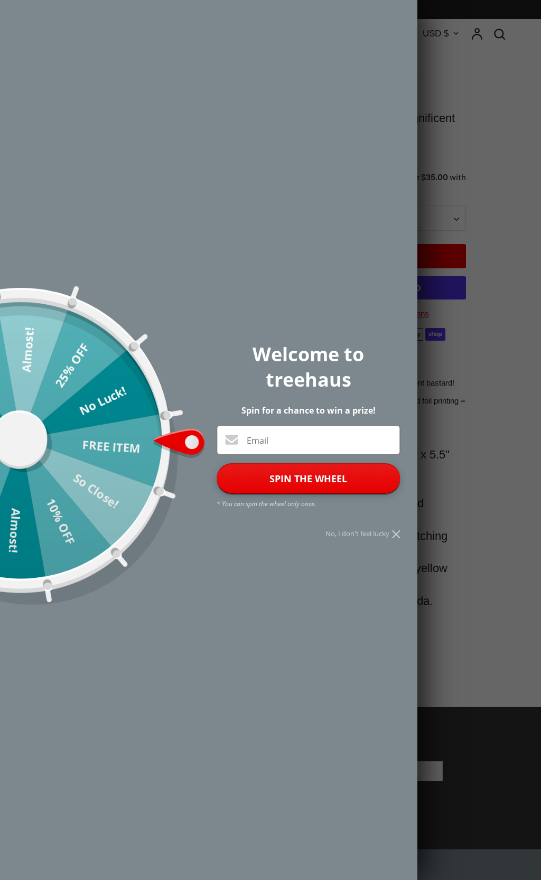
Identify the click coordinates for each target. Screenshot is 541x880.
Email (257, 440)
